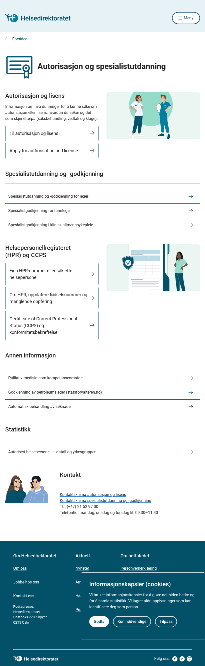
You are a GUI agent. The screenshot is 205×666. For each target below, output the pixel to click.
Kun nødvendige (132, 621)
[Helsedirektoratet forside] (41, 18)
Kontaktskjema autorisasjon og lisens (93, 494)
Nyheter (82, 568)
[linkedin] (182, 658)
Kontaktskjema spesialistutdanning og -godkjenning (105, 500)
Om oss (20, 568)
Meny (189, 18)
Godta (99, 621)
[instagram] (189, 658)
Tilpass (166, 621)
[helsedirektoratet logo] (39, 659)
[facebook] (175, 658)
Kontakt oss (23, 596)
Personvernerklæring (138, 568)
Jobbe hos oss (26, 582)
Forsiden (20, 39)
